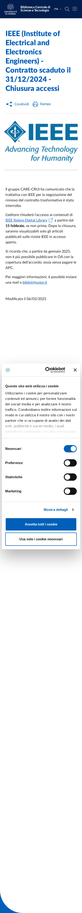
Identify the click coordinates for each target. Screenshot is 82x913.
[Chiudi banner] (75, 370)
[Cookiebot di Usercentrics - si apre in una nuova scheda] (48, 370)
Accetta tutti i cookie (41, 524)
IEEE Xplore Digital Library (26, 220)
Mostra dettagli (56, 510)
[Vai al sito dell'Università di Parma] (12, 9)
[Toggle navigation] (74, 8)
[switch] (70, 463)
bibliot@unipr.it (35, 282)
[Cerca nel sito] (67, 9)
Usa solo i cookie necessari (41, 539)
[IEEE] (41, 142)
